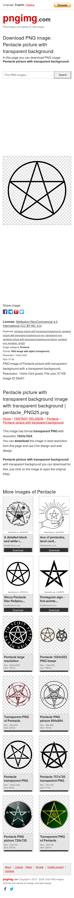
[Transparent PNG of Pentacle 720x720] (54, 814)
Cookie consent (55, 867)
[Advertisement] (37, 118)
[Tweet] (21, 311)
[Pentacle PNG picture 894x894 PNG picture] (54, 695)
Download (18, 550)
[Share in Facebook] (5, 311)
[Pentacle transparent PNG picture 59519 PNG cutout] (18, 755)
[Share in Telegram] (10, 311)
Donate (39, 867)
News (29, 867)
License (19, 867)
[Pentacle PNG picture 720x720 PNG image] (18, 814)
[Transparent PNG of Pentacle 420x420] (18, 695)
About (8, 867)
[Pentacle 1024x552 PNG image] (54, 634)
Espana (30, 5)
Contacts (9, 871)
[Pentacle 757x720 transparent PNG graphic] (54, 754)
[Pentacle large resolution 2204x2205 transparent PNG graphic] (18, 635)
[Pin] (16, 311)
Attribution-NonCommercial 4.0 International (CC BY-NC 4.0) (30, 323)
